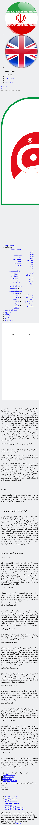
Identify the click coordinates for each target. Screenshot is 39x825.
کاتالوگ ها (8, 318)
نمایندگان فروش (11, 310)
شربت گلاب (29, 295)
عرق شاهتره (15, 278)
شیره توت (29, 260)
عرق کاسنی (15, 274)
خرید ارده (8, 805)
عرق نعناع (29, 275)
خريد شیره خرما (11, 796)
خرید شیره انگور (11, 798)
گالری (7, 316)
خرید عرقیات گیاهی (12, 803)
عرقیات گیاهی (15, 271)
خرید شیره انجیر (11, 801)
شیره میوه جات (15, 249)
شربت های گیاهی (16, 291)
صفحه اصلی (9, 245)
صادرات (8, 312)
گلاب (31, 273)
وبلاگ (7, 314)
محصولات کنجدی (16, 286)
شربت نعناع (29, 301)
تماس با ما (9, 320)
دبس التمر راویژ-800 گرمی (14, 809)
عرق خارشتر (15, 276)
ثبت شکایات (9, 82)
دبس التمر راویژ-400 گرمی (14, 807)
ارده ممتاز (13, 288)
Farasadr (18, 823)
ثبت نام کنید (9, 78)
